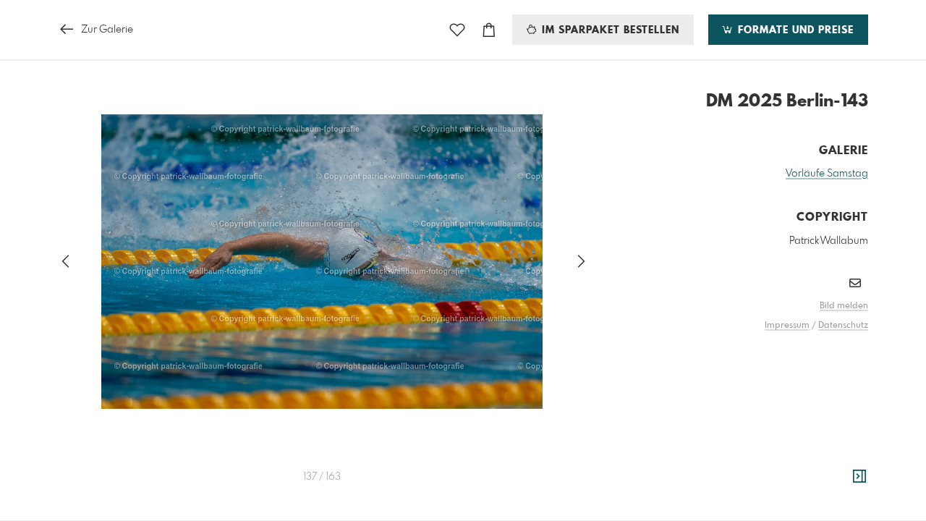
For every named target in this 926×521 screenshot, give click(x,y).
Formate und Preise (794, 30)
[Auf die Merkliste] (457, 30)
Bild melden (844, 306)
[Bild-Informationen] (859, 476)
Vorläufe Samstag (827, 174)
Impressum (787, 325)
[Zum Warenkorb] (489, 30)
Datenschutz (843, 325)
